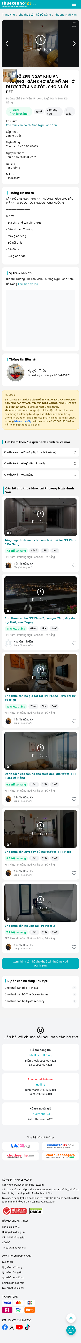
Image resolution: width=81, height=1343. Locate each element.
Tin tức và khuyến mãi (14, 1247)
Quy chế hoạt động (13, 1277)
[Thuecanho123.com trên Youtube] (19, 1327)
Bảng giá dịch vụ (11, 1227)
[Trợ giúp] (71, 1330)
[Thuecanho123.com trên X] (11, 1327)
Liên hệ (6, 1242)
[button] (74, 4)
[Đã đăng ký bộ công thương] (14, 1211)
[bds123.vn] (20, 1146)
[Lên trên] (71, 1318)
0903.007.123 (48, 1060)
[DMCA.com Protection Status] (35, 1211)
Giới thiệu (7, 1262)
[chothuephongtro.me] (60, 1156)
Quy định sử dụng (12, 1267)
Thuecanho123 (44, 1119)
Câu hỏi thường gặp (13, 1237)
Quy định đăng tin (12, 1272)
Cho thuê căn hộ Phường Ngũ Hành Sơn (31, 125)
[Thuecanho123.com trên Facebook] (5, 1327)
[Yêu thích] (73, 565)
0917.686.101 (48, 1090)
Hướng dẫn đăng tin (13, 1232)
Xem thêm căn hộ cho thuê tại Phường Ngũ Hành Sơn (40, 963)
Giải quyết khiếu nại (13, 1288)
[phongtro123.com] (60, 1146)
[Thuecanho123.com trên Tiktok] (27, 1327)
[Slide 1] (10, 75)
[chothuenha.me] (20, 1156)
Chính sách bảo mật (13, 1282)
